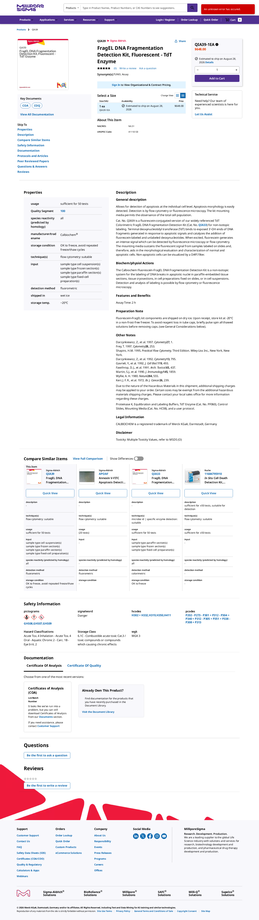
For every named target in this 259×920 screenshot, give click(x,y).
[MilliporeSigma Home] (30, 7)
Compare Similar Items (33, 140)
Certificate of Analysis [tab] (44, 665)
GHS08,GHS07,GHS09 (38, 623)
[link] (34, 835)
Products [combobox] (71, 8)
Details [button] (209, 62)
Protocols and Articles (32, 156)
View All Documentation (37, 114)
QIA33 (202, 225)
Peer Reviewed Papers (33, 161)
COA (25, 105)
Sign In (116, 84)
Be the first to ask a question (47, 755)
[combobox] (131, 8)
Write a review (127, 68)
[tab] (24, 29)
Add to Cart (217, 78)
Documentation (28, 151)
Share (182, 41)
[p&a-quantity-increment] (236, 70)
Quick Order (211, 19)
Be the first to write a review (48, 786)
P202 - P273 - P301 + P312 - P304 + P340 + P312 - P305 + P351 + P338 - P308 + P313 (208, 618)
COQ (37, 105)
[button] (165, 20)
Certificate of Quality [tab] (84, 665)
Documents (46, 716)
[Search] (192, 8)
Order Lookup (189, 19)
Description (25, 135)
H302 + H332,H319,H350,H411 (151, 615)
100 (62, 211)
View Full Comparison (88, 458)
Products (21, 29)
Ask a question (147, 68)
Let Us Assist (203, 114)
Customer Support (48, 726)
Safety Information (30, 145)
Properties (24, 129)
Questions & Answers (32, 166)
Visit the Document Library (98, 711)
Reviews (23, 172)
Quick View (50, 493)
